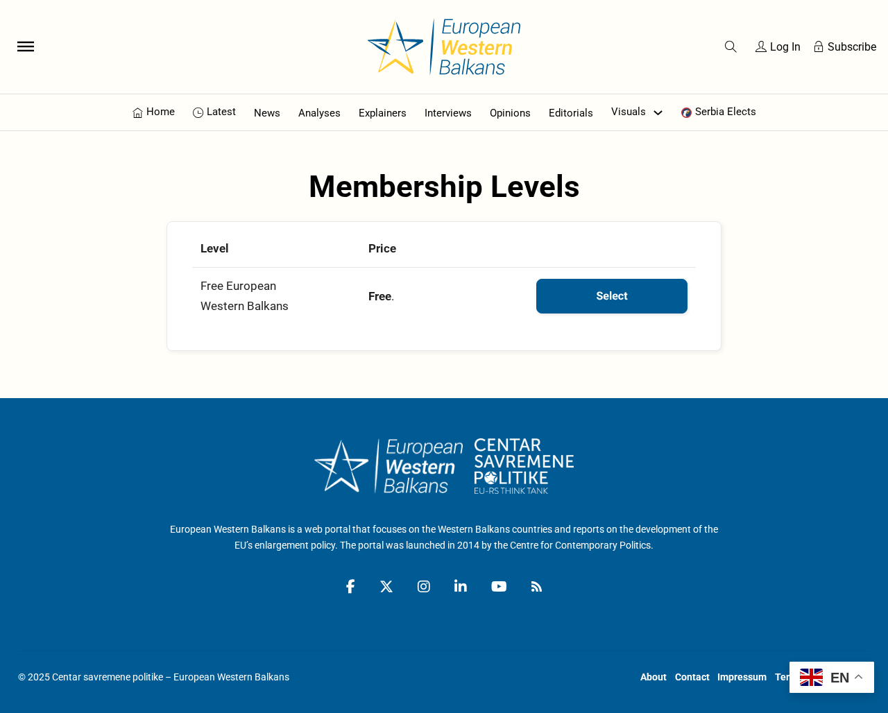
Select (611, 295)
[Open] (25, 46)
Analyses (319, 113)
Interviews (448, 113)
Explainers (383, 113)
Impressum (742, 676)
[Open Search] (731, 47)
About (653, 676)
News (267, 113)
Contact (692, 676)
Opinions (510, 113)
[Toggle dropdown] (658, 113)
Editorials (571, 113)
